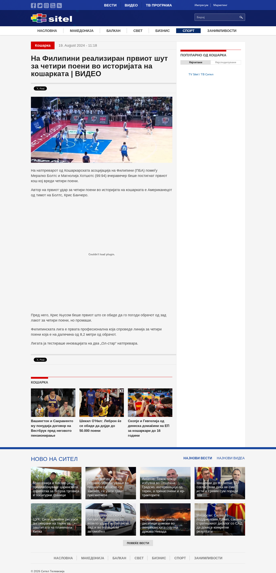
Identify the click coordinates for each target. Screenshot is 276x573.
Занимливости (221, 31)
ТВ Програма (159, 5)
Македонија (82, 31)
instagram (46, 5)
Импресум (201, 5)
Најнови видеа (231, 458)
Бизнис (162, 31)
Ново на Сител (54, 459)
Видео (131, 5)
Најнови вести (197, 458)
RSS (59, 5)
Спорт (188, 31)
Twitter (39, 5)
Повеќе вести (138, 543)
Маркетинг (220, 5)
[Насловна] (51, 22)
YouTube (52, 5)
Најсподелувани (225, 62)
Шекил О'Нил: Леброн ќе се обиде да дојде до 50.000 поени (100, 426)
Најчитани (195, 62)
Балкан (113, 31)
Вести (110, 5)
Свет (137, 31)
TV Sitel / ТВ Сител (201, 74)
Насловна (47, 31)
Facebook (33, 5)
